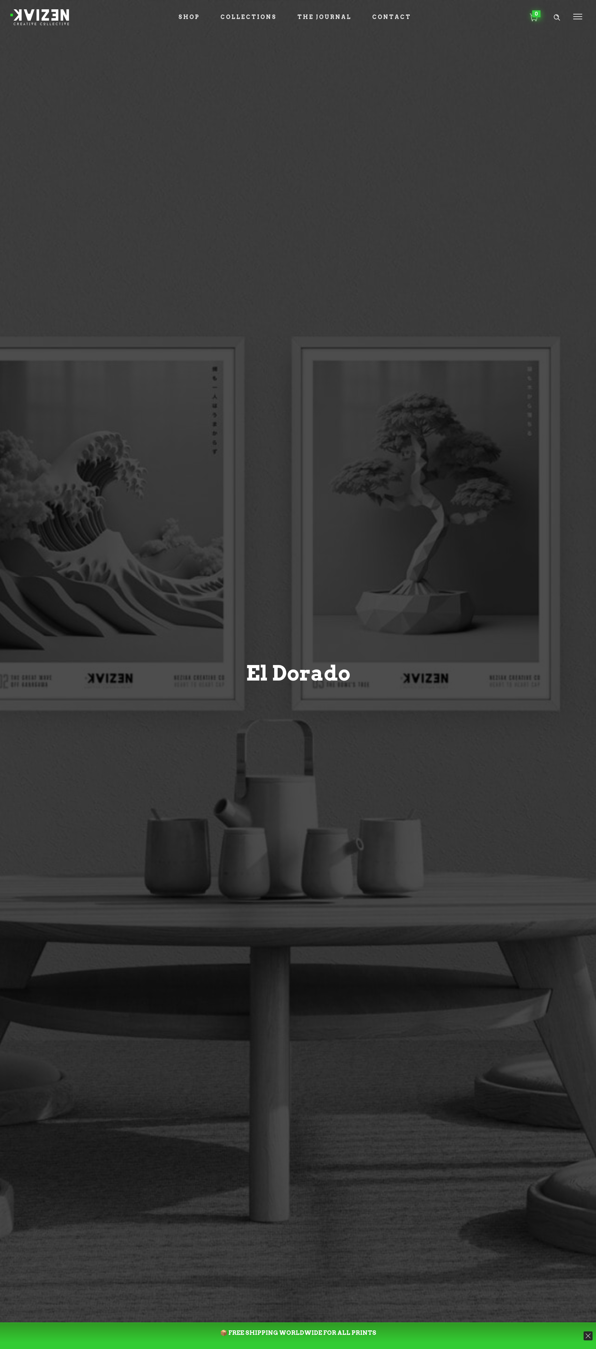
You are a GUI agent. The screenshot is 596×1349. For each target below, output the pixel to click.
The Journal (324, 17)
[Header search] (557, 17)
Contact (391, 17)
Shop (189, 17)
